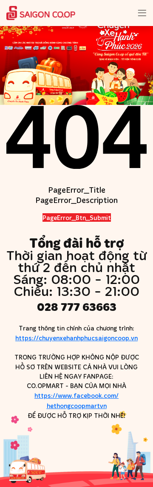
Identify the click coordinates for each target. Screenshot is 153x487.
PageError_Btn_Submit (76, 217)
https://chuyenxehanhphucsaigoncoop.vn (76, 337)
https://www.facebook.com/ (76, 400)
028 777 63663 (76, 307)
